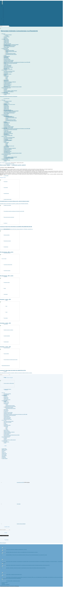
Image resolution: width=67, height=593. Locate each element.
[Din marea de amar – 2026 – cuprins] (10, 249)
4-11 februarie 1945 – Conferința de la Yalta (13, 580)
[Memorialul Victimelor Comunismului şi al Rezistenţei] (31, 31)
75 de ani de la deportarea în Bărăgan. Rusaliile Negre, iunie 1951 (16, 549)
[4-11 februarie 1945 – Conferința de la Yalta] (4, 580)
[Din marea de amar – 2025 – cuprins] (10, 273)
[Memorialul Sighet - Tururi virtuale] (7, 386)
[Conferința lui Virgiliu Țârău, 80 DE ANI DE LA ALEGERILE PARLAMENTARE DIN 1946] (10, 224)
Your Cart (5, 24)
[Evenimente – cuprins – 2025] (10, 320)
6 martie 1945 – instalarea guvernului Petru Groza (14, 574)
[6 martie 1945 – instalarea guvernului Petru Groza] (4, 574)
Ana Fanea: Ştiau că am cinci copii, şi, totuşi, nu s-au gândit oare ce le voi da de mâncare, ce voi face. (22, 552)
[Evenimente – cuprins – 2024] (10, 344)
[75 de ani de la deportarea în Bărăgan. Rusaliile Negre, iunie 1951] (4, 549)
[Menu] (0, 100)
